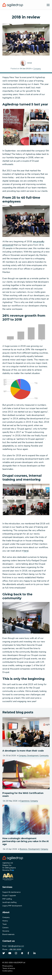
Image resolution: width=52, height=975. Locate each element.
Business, (24, 849)
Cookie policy (7, 971)
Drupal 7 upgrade (9, 895)
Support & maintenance (11, 892)
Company (37, 68)
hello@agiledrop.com (16, 946)
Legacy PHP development (12, 906)
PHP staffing (7, 899)
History (5, 921)
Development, (33, 755)
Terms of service (8, 968)
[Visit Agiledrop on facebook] (28, 953)
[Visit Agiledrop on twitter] (3, 953)
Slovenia (5, 931)
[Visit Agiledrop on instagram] (16, 953)
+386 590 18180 (15, 949)
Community (44, 755)
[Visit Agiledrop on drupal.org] (22, 953)
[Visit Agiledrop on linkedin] (34, 953)
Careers (5, 927)
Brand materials (8, 934)
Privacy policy (7, 966)
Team (4, 924)
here (25, 550)
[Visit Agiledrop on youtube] (9, 953)
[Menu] (48, 4)
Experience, (25, 801)
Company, (22, 755)
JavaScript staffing (9, 902)
